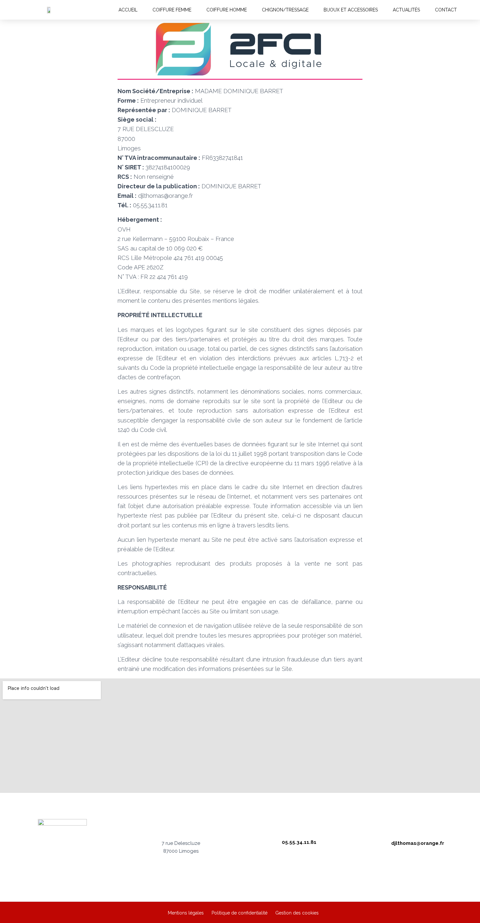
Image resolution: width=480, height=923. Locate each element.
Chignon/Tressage (285, 9)
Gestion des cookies (297, 912)
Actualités (406, 9)
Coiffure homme (226, 9)
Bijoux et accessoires (351, 9)
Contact (446, 9)
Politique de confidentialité (239, 912)
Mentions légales (186, 912)
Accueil (128, 9)
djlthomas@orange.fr (417, 843)
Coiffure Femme (171, 9)
